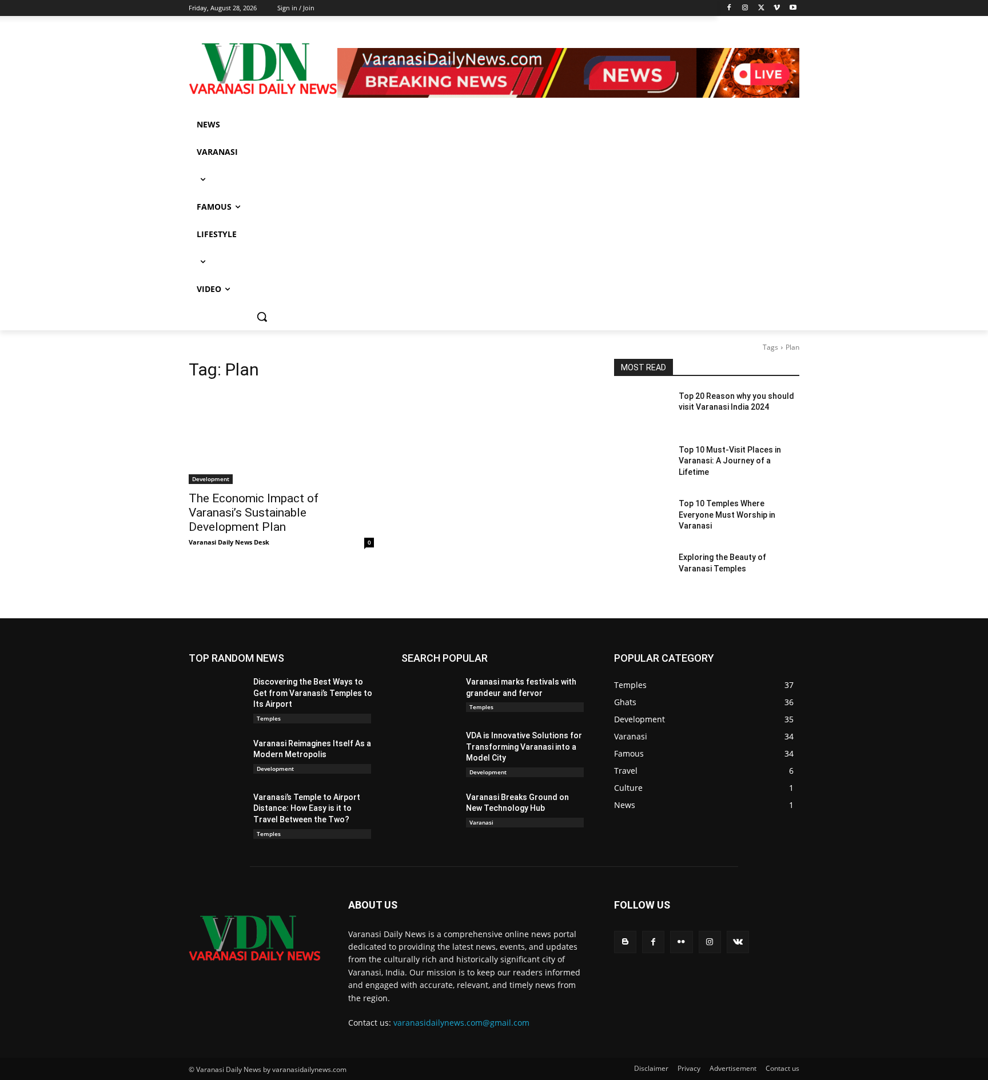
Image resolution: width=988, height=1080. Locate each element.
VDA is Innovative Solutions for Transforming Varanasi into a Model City (524, 746)
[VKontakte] (738, 942)
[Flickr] (681, 942)
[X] (761, 8)
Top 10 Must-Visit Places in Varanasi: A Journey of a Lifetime (730, 461)
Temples (269, 718)
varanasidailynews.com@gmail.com (461, 1022)
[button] (262, 316)
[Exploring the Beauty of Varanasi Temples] (642, 571)
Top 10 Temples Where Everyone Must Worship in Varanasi (727, 514)
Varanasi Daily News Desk (229, 542)
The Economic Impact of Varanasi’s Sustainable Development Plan (253, 512)
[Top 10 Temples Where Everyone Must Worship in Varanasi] (642, 517)
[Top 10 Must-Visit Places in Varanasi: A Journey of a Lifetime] (642, 464)
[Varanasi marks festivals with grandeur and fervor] (429, 696)
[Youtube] (792, 8)
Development (210, 479)
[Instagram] (745, 8)
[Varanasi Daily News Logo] (263, 68)
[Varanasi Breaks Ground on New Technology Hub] (429, 811)
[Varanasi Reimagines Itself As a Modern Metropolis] (216, 757)
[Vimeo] (776, 8)
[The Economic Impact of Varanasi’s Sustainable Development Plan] (281, 437)
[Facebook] (729, 8)
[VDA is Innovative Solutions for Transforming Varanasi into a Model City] (429, 749)
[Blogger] (625, 942)
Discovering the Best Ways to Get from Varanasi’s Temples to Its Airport (312, 693)
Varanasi (481, 822)
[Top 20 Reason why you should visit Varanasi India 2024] (642, 410)
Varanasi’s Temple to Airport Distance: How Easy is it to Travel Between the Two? (306, 808)
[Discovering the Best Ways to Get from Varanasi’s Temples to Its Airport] (216, 696)
